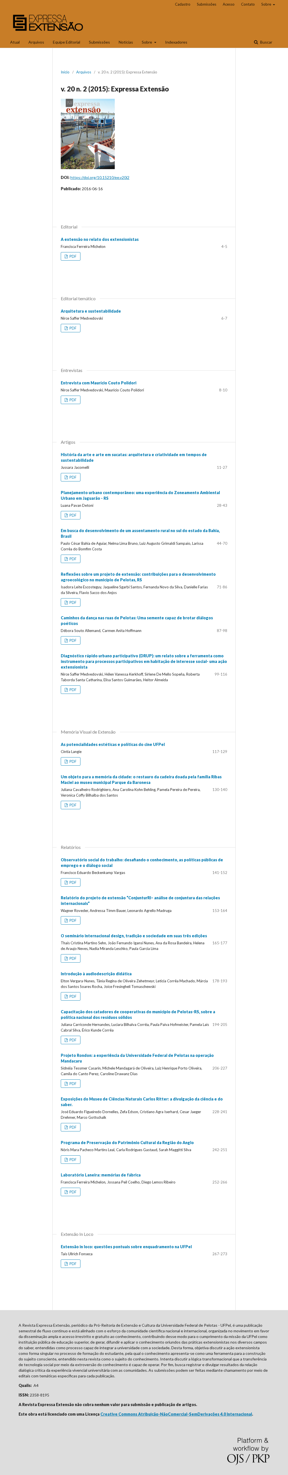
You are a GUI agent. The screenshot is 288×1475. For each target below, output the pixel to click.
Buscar (265, 42)
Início (65, 72)
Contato (248, 4)
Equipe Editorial (66, 42)
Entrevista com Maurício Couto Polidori (98, 382)
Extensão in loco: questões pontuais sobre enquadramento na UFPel (126, 1246)
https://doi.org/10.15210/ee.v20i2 (99, 177)
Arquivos (36, 42)
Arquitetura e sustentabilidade (91, 311)
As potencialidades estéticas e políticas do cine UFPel (113, 744)
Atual (15, 42)
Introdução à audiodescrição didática (96, 973)
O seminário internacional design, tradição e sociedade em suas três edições (134, 935)
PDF (72, 256)
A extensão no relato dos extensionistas (100, 239)
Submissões (99, 42)
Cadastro (182, 4)
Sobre (147, 42)
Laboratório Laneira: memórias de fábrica (101, 1175)
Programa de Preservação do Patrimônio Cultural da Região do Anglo (127, 1142)
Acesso (229, 4)
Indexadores (176, 42)
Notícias (126, 42)
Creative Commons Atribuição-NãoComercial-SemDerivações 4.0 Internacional (176, 1414)
